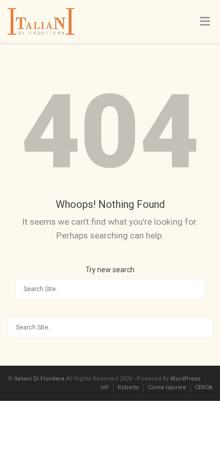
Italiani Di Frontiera (39, 378)
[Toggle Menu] (204, 22)
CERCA (203, 387)
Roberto (128, 387)
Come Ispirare (167, 387)
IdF (105, 387)
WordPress (185, 378)
